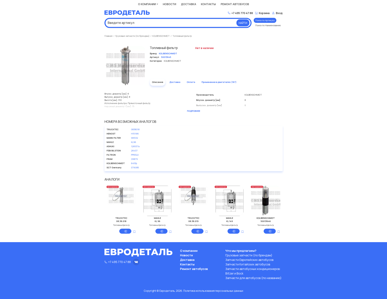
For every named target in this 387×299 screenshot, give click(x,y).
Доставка (188, 4)
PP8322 (135, 154)
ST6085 (135, 167)
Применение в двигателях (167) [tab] (219, 82)
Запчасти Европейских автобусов (249, 260)
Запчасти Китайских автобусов (247, 264)
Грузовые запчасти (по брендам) (132, 35)
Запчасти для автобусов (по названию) (253, 278)
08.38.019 (193, 221)
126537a (135, 146)
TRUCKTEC (121, 218)
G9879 (134, 159)
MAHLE (157, 218)
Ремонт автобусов (235, 4)
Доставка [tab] (174, 82)
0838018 (135, 129)
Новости (169, 4)
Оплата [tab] (191, 82)
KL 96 (157, 221)
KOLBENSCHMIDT (161, 35)
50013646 (266, 221)
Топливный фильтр (182, 35)
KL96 (133, 142)
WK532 (134, 137)
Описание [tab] (157, 82)
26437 (134, 150)
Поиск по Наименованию (268, 25)
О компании (147, 4)
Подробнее (193, 110)
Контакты (208, 4)
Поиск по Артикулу (265, 20)
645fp (134, 163)
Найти (243, 23)
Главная (108, 35)
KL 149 (229, 221)
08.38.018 (121, 221)
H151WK (135, 133)
